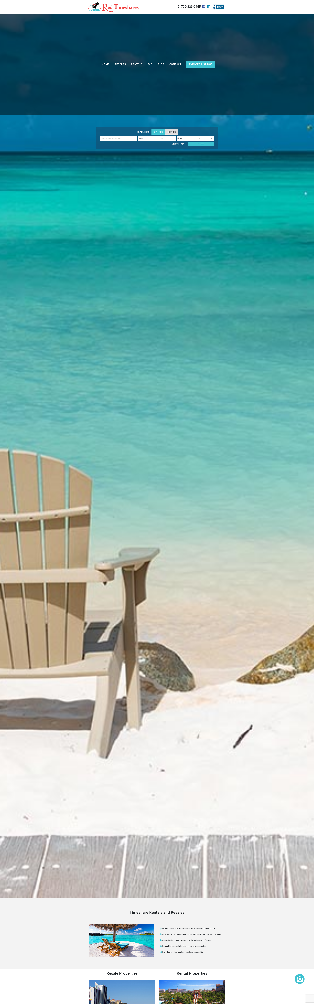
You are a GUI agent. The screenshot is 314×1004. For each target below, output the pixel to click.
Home (105, 64)
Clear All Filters (178, 144)
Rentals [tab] (158, 132)
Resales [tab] (171, 132)
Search (201, 144)
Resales (120, 64)
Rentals (137, 64)
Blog (161, 64)
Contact (175, 64)
